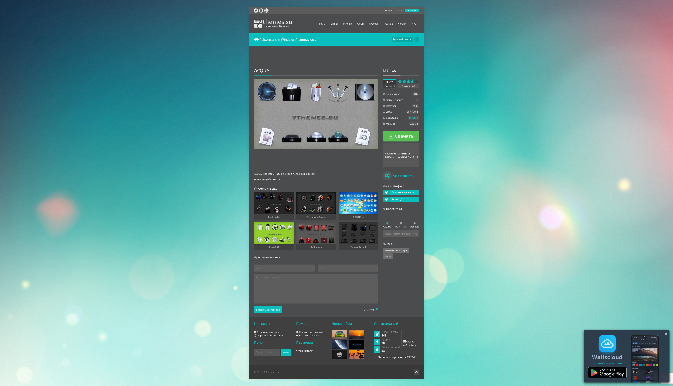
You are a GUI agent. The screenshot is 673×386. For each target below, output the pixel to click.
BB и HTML (400, 226)
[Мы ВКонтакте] (261, 10)
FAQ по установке (309, 335)
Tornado (413, 117)
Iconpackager (308, 39)
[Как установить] (387, 176)
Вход (413, 10)
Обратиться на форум (311, 332)
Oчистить (369, 309)
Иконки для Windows (278, 39)
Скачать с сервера (403, 192)
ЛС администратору (267, 332)
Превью (414, 226)
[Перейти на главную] (256, 39)
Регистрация (395, 10)
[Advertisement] (336, 57)
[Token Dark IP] (358, 233)
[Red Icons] (316, 233)
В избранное (404, 39)
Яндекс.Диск (399, 199)
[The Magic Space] (316, 203)
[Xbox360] (274, 233)
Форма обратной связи (269, 335)
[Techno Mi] (274, 203)
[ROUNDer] (358, 203)
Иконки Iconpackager (396, 250)
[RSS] (266, 10)
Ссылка (387, 226)
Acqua (388, 256)
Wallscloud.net (305, 350)
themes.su (277, 23)
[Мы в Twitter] (256, 10)
